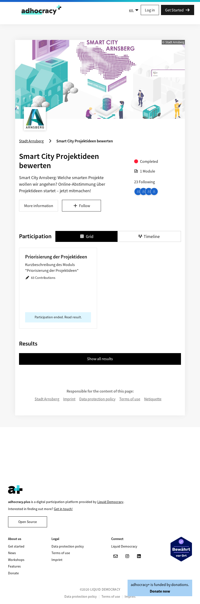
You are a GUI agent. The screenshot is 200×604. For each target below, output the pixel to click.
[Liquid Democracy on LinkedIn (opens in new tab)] (139, 556)
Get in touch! (63, 509)
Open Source (27, 522)
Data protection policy (97, 398)
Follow (84, 205)
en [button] (131, 10)
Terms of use (129, 398)
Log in (150, 10)
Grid (89, 236)
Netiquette (152, 398)
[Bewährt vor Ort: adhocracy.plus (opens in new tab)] (181, 549)
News (12, 553)
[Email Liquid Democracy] (115, 556)
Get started (16, 546)
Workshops (16, 560)
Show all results (100, 358)
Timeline (152, 236)
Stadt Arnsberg (47, 398)
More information (38, 205)
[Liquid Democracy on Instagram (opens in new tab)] (127, 556)
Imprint (69, 398)
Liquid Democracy (110, 502)
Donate (13, 573)
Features (14, 566)
